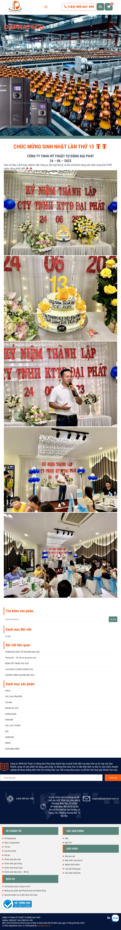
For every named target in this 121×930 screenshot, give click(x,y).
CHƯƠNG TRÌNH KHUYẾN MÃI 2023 (19, 675)
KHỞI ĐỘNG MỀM (12, 749)
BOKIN (8, 743)
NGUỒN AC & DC (12, 708)
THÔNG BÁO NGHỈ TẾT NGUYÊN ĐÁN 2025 (22, 652)
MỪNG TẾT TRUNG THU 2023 (17, 663)
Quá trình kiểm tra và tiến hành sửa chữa (20, 895)
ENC (7, 731)
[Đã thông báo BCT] (17, 909)
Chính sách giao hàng (13, 863)
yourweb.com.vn (44, 925)
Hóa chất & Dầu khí (72, 873)
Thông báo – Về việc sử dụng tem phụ (20, 657)
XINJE (7, 690)
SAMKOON (9, 737)
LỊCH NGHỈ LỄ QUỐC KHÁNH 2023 (19, 669)
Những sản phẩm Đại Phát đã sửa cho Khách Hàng (25, 890)
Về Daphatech (10, 838)
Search (113, 619)
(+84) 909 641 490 (80, 7)
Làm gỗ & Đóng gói (72, 869)
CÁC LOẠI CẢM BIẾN (13, 696)
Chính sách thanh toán (13, 868)
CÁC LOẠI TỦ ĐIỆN (12, 725)
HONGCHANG (10, 714)
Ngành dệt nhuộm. (72, 864)
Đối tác (7, 855)
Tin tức (8, 636)
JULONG (8, 702)
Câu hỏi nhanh (10, 851)
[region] (60, 75)
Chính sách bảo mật (12, 859)
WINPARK (9, 720)
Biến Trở (68, 842)
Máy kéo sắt (70, 856)
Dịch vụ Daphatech (12, 842)
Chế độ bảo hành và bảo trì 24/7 (17, 886)
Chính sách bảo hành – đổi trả (16, 872)
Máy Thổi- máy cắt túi (73, 860)
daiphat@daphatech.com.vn (105, 798)
